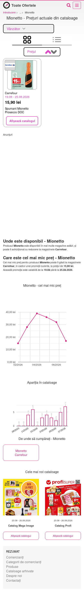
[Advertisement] (42, 178)
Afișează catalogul (21, 535)
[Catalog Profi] (63, 497)
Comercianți (15, 557)
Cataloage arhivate (20, 571)
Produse (12, 566)
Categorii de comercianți (23, 562)
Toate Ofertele (23, 5)
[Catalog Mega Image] (21, 497)
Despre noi (14, 575)
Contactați (13, 580)
